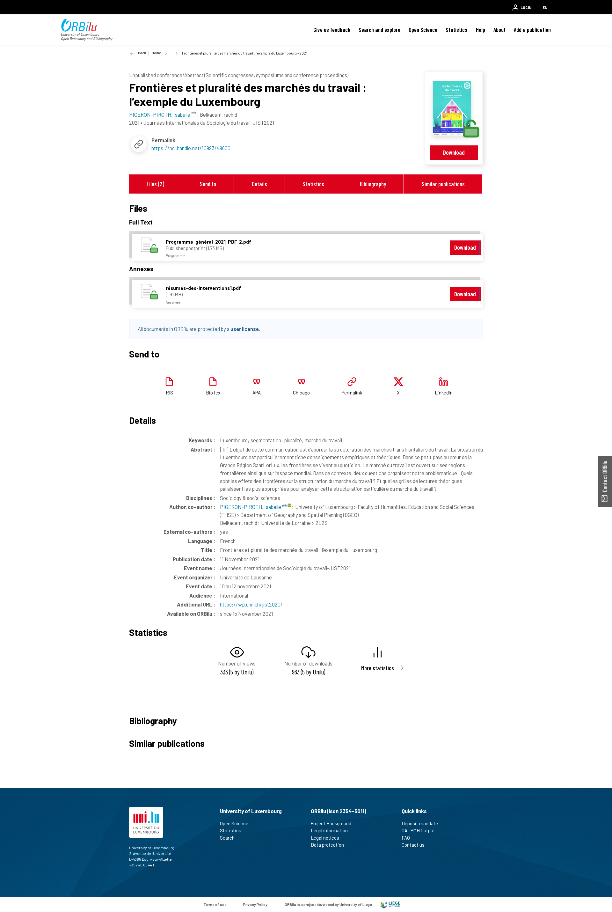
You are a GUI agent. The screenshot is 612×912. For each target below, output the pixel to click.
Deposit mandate (420, 823)
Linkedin (444, 392)
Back (142, 53)
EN (545, 7)
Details (259, 184)
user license (244, 329)
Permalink (352, 392)
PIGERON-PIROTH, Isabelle (251, 507)
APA (256, 392)
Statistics (456, 29)
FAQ (406, 838)
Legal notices (325, 838)
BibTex (213, 392)
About (499, 29)
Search (227, 838)
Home (156, 53)
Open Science (423, 29)
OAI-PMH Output (418, 830)
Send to (208, 184)
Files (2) (155, 184)
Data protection (327, 845)
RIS (169, 392)
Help (480, 29)
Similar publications (443, 184)
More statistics (377, 668)
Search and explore (379, 29)
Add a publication (532, 29)
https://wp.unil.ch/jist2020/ (251, 604)
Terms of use (214, 904)
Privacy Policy (255, 904)
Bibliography (373, 184)
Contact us (413, 845)
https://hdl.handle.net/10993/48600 (190, 148)
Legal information (329, 830)
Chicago (301, 392)
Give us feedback (331, 29)
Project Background (331, 823)
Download (454, 152)
